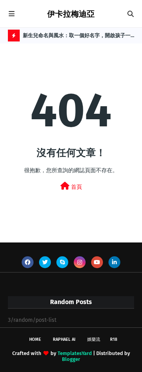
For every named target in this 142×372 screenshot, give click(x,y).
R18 (113, 339)
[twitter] (45, 262)
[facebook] (28, 262)
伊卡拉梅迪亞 (71, 14)
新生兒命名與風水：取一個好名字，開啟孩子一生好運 (77, 36)
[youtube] (97, 262)
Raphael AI (64, 339)
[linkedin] (114, 262)
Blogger (71, 359)
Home (35, 339)
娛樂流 (93, 339)
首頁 (75, 187)
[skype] (62, 262)
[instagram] (80, 262)
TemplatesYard (75, 353)
